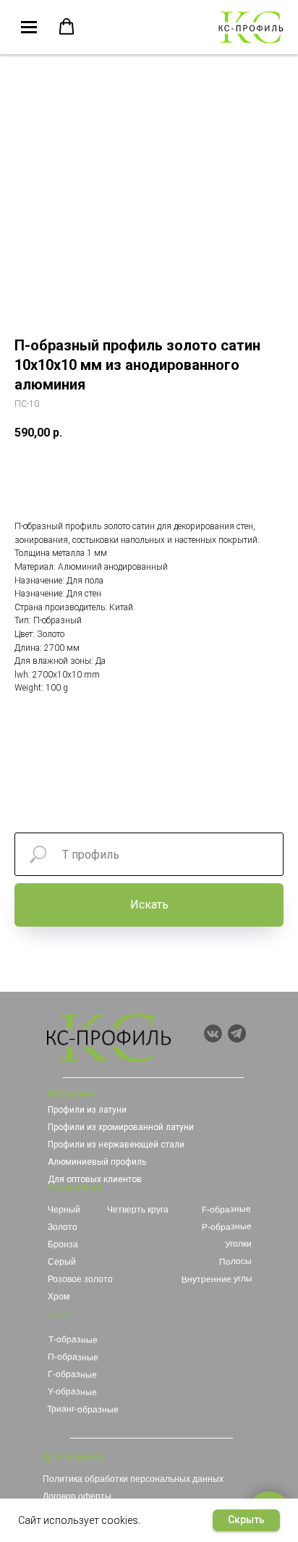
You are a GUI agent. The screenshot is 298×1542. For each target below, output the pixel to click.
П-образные (73, 1357)
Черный (64, 1210)
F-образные (226, 1209)
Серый (62, 1262)
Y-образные (71, 1391)
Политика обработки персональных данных (133, 1479)
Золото (62, 1227)
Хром (58, 1297)
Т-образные (73, 1339)
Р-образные (226, 1226)
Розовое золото (80, 1279)
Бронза (63, 1244)
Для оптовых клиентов (95, 1179)
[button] (66, 26)
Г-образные (72, 1374)
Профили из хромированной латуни (121, 1127)
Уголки (238, 1244)
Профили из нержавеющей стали (116, 1144)
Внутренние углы (217, 1279)
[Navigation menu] (28, 27)
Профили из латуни (87, 1110)
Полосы (235, 1261)
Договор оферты (77, 1496)
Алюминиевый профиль (97, 1162)
